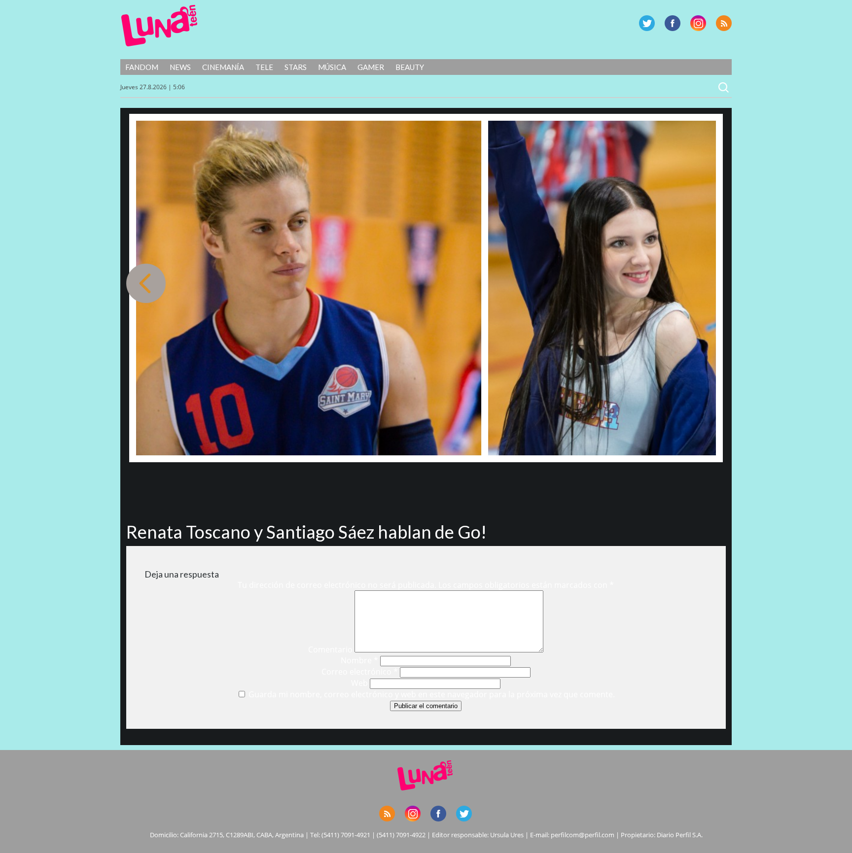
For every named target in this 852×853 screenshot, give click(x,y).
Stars (295, 67)
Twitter (647, 23)
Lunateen (159, 25)
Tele (264, 67)
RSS (724, 23)
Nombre (359, 660)
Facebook (672, 23)
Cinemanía (223, 67)
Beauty (409, 67)
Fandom (141, 67)
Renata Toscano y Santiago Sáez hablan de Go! (306, 532)
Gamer (370, 67)
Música (332, 67)
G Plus (698, 23)
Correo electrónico (359, 671)
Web (359, 683)
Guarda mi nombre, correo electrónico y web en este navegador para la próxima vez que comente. (431, 694)
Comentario (330, 649)
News (180, 67)
